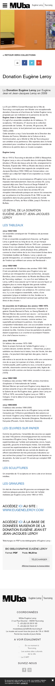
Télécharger (39, 559)
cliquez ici (24, 683)
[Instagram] (30, 670)
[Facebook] (24, 670)
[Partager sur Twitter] (31, 62)
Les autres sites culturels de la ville (31, 652)
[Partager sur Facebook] (24, 62)
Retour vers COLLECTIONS (20, 55)
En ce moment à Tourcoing (32, 646)
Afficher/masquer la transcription (36, 566)
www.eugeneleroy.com (23, 510)
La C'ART (25, 657)
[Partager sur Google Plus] (39, 62)
